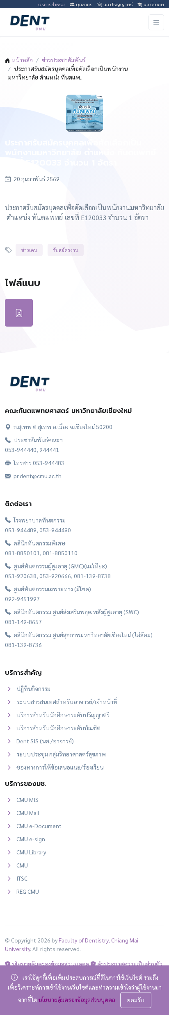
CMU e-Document (39, 825)
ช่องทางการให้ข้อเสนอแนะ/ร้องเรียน (59, 767)
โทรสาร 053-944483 (38, 462)
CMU (22, 865)
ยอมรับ (135, 1000)
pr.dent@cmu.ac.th (37, 475)
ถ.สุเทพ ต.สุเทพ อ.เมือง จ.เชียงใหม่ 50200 (62, 426)
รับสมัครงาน (65, 250)
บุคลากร (83, 4)
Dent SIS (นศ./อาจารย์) (45, 741)
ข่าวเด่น (29, 250)
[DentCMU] (29, 22)
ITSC (21, 878)
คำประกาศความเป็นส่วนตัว (129, 963)
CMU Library (31, 852)
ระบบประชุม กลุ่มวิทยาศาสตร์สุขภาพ (61, 754)
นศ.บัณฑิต (153, 4)
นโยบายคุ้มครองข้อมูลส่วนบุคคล (50, 963)
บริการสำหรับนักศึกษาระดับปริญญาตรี (63, 714)
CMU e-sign (30, 838)
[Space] (29, 382)
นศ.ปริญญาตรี (117, 4)
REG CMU (27, 891)
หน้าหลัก (22, 60)
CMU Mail (27, 812)
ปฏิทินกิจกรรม (33, 688)
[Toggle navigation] (156, 22)
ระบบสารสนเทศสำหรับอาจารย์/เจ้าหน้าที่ (66, 701)
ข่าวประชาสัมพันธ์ (63, 60)
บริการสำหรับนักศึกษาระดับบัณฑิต (58, 727)
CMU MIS (27, 799)
